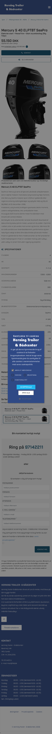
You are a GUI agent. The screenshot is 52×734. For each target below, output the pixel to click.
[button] (26, 399)
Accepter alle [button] (26, 387)
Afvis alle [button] (26, 393)
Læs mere (36, 365)
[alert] (26, 367)
